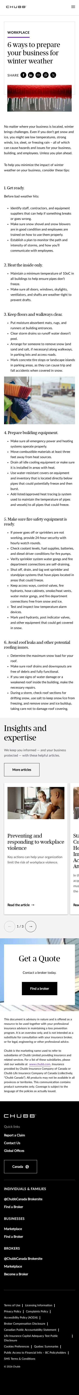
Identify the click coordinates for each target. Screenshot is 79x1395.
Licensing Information (38, 1305)
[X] (53, 75)
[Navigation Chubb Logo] (16, 7)
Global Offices (14, 1150)
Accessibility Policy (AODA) (21, 1317)
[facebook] (23, 75)
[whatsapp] (46, 75)
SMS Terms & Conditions (19, 1358)
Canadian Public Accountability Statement (30, 1330)
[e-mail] (38, 75)
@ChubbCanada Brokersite (23, 1199)
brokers (12, 1248)
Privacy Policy (12, 1311)
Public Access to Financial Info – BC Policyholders (35, 1352)
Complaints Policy (37, 1311)
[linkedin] (31, 75)
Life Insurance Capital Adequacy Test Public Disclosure (31, 1338)
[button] (9, 926)
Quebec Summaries (46, 1346)
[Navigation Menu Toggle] (73, 7)
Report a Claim (14, 1135)
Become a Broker (16, 1274)
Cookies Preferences (16, 1346)
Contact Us (12, 1143)
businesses (14, 1218)
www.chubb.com (39, 1064)
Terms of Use (12, 1305)
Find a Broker (13, 1207)
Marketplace (13, 1229)
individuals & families (25, 1189)
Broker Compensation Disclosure (24, 1323)
